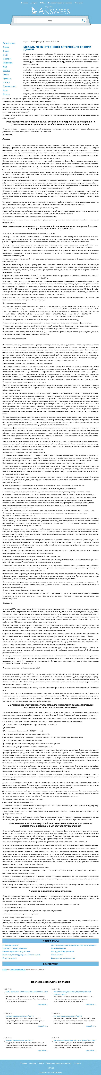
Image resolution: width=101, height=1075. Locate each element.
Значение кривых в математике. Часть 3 (20, 1016)
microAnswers (57, 1072)
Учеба (6, 74)
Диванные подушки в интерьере (63, 958)
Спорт (6, 51)
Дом (5, 67)
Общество (7, 63)
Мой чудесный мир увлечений (62, 952)
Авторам (33, 3)
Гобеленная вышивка (10, 945)
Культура (7, 78)
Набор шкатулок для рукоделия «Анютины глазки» (21, 955)
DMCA (42, 3)
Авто (5, 90)
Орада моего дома (9, 958)
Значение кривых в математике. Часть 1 (20, 1040)
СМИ (5, 55)
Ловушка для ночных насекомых (14, 948)
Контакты (79, 3)
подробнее (43, 1004)
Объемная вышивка (58, 948)
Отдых (6, 47)
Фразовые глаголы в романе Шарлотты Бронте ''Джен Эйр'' (74, 1040)
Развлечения (9, 43)
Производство (9, 86)
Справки (7, 59)
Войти (4, 970)
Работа (6, 71)
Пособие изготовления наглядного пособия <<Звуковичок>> (73, 945)
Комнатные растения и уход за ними (16, 952)
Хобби (33, 42)
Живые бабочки (57, 955)
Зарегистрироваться (17, 970)
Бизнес (6, 94)
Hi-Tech (6, 82)
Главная (24, 3)
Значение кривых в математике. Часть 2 (68, 1016)
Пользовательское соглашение (60, 3)
